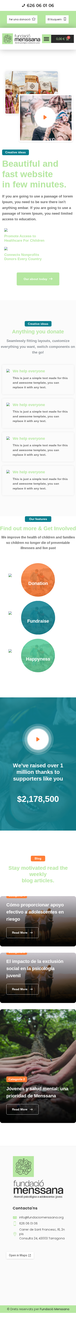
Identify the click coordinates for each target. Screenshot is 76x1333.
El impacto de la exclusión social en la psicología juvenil (34, 968)
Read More (20, 932)
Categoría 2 (16, 1079)
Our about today (36, 279)
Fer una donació (20, 19)
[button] (46, 38)
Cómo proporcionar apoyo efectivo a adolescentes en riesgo (35, 912)
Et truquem (55, 19)
